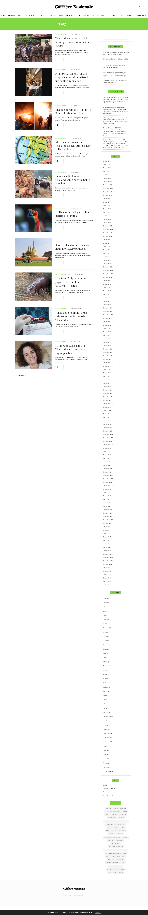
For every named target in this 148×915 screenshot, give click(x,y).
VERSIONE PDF (108, 771)
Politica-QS (106, 683)
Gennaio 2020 (107, 431)
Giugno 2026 (107, 168)
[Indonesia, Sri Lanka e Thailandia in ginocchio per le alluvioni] (33, 184)
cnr (106, 814)
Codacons (113, 814)
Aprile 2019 (106, 462)
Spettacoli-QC (107, 733)
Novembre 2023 (108, 274)
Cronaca (11, 15)
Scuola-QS (106, 712)
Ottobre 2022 (107, 318)
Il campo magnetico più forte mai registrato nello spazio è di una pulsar (115, 101)
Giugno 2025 (107, 209)
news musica (119, 840)
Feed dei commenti (109, 792)
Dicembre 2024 (108, 229)
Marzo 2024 (107, 260)
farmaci (116, 827)
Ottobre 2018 (107, 482)
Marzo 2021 (106, 383)
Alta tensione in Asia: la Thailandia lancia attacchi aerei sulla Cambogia (73, 145)
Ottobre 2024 (107, 236)
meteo (111, 834)
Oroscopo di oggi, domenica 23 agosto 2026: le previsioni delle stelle (116, 53)
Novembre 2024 (108, 233)
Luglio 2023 (106, 287)
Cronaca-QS (107, 628)
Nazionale (63, 34)
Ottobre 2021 (107, 359)
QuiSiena (106, 695)
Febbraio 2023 (107, 304)
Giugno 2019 (107, 455)
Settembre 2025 (108, 199)
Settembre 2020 (108, 404)
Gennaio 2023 (107, 308)
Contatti (68, 895)
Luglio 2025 (107, 205)
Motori (95, 15)
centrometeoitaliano (112, 811)
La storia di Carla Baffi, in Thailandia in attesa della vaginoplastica (70, 349)
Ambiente (69, 15)
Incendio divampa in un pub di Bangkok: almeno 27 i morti (73, 111)
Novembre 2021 (108, 356)
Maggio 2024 (107, 253)
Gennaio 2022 (107, 349)
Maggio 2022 (107, 335)
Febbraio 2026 (107, 181)
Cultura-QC (107, 636)
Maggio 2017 (107, 540)
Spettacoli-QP (107, 738)
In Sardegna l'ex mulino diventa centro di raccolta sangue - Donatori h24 (115, 119)
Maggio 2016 (107, 581)
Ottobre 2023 (107, 277)
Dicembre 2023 (108, 270)
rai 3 (113, 856)
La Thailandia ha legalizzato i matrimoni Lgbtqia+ (72, 213)
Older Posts (21, 375)
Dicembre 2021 (108, 352)
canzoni (123, 808)
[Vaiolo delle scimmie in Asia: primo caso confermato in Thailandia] (33, 321)
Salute (104, 15)
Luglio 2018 (106, 492)
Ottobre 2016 (107, 564)
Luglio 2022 (106, 328)
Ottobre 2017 (107, 523)
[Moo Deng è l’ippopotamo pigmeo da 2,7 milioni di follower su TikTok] (33, 286)
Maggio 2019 (107, 458)
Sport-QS (106, 759)
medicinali (122, 830)
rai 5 (123, 856)
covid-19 (121, 818)
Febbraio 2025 (107, 222)
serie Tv (111, 866)
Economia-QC (107, 653)
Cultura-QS (106, 645)
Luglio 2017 (106, 533)
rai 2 (107, 856)
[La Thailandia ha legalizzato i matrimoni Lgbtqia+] (33, 218)
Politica (40, 15)
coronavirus (112, 818)
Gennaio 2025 (107, 226)
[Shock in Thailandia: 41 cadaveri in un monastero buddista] (33, 252)
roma (123, 863)
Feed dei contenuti (109, 788)
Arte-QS (105, 611)
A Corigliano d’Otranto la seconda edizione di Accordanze (114, 66)
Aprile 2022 (106, 339)
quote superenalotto (113, 853)
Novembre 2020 (108, 397)
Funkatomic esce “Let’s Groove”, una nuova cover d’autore (115, 81)
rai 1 (124, 853)
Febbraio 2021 (107, 386)
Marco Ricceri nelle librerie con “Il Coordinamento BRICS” (115, 133)
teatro (122, 869)
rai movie (111, 859)
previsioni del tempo (116, 846)
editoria (107, 821)
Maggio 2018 (107, 499)
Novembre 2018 (108, 479)
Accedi (105, 785)
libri (114, 830)
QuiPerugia (106, 691)
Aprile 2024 (106, 257)
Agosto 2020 (107, 407)
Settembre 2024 (108, 240)
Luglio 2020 (107, 410)
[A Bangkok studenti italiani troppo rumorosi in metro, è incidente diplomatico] (33, 82)
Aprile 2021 (106, 380)
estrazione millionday (119, 821)
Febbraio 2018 (107, 510)
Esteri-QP (106, 662)
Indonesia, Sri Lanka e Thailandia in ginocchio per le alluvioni (72, 179)
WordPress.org (108, 795)
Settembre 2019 (108, 445)
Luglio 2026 (107, 164)
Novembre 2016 (108, 561)
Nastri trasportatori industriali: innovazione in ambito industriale (114, 108)
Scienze (113, 15)
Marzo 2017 (106, 547)
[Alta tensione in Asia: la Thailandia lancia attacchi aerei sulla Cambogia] (33, 150)
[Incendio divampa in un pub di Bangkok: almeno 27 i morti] (33, 116)
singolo (119, 866)
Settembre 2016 (108, 568)
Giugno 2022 (107, 332)
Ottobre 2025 (107, 195)
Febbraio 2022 (107, 345)
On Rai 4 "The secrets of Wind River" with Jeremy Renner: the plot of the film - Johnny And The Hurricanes (115, 141)
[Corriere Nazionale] (74, 6)
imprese (108, 830)
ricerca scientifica (112, 863)
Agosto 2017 (107, 530)
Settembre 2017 (108, 527)
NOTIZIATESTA (115, 843)
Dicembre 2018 (108, 475)
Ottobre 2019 (107, 441)
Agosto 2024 (107, 243)
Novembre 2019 (108, 438)
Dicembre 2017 (108, 516)
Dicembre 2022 (108, 311)
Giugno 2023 (107, 291)
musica (110, 840)
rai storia (120, 859)
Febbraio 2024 (107, 263)
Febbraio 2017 (107, 551)
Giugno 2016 (107, 578)
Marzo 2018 (107, 506)
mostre (125, 837)
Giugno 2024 (107, 250)
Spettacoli (51, 15)
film (123, 827)
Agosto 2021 (107, 366)
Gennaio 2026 (107, 185)
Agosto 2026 (107, 161)
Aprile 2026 (106, 175)
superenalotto (112, 869)
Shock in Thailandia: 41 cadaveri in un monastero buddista (73, 246)
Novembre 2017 (108, 520)
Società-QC (106, 725)
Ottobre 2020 (107, 400)
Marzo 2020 (107, 424)
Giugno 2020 (107, 414)
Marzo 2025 (107, 219)
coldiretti (122, 814)
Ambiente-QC (107, 602)
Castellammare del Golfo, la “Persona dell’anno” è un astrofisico (115, 98)
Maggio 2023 (107, 294)
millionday (119, 834)
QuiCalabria (106, 687)
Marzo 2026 (107, 178)
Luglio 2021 (106, 369)
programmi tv (122, 850)
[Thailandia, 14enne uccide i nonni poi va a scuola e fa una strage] (33, 48)
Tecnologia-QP (108, 767)
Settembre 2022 (108, 322)
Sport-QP (106, 754)
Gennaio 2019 (107, 472)
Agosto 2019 (107, 448)
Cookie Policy (88, 912)
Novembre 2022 (108, 315)
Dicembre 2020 (108, 393)
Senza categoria (108, 716)
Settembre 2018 (108, 486)
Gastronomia (107, 666)
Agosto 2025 (107, 202)
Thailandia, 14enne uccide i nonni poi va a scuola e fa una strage (72, 41)
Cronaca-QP (107, 624)
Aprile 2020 (106, 421)
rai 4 (118, 856)
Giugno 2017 (107, 537)
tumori (121, 872)
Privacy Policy (78, 895)
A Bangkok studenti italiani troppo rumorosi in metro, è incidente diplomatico (71, 77)
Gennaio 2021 (107, 390)
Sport (60, 15)
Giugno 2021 (107, 373)
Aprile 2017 (106, 544)
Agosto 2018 (107, 489)
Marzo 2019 (107, 465)
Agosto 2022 (107, 325)
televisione (112, 872)
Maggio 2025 (107, 212)
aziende (108, 808)
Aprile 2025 (106, 216)
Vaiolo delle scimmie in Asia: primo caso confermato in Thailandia (71, 316)
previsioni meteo (110, 850)
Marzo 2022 (107, 342)
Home (3, 15)
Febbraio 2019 (107, 469)
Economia (30, 15)
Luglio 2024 (107, 246)
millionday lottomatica (112, 837)
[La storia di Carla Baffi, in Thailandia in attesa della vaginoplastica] (33, 355)
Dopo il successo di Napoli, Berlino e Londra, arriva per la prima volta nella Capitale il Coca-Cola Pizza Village (115, 74)
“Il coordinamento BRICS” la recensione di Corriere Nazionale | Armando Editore (114, 129)
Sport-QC (106, 750)
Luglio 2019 (106, 451)
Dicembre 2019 (108, 434)
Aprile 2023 (106, 298)
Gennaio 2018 (107, 513)
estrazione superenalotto (116, 824)
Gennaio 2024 (107, 267)
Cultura (86, 15)
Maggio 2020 (107, 417)
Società (130, 15)
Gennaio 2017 (107, 554)
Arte (78, 15)
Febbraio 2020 (107, 428)
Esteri (20, 15)
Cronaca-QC (107, 619)
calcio (115, 808)
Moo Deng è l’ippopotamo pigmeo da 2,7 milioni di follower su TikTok (70, 282)
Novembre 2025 (108, 192)
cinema (124, 811)
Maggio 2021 (107, 376)
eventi (109, 827)
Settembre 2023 (108, 281)
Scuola (121, 15)
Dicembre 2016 (108, 557)
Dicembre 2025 (108, 188)
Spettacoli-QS (107, 742)
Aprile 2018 (106, 503)
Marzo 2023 (107, 301)
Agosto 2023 (107, 284)
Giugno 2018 (107, 496)
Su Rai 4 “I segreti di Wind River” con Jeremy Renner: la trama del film (115, 146)
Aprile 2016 (106, 585)
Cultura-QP (106, 640)
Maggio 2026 (107, 171)
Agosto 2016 (107, 571)
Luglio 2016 (106, 574)
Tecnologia (141, 15)
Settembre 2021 (108, 363)
